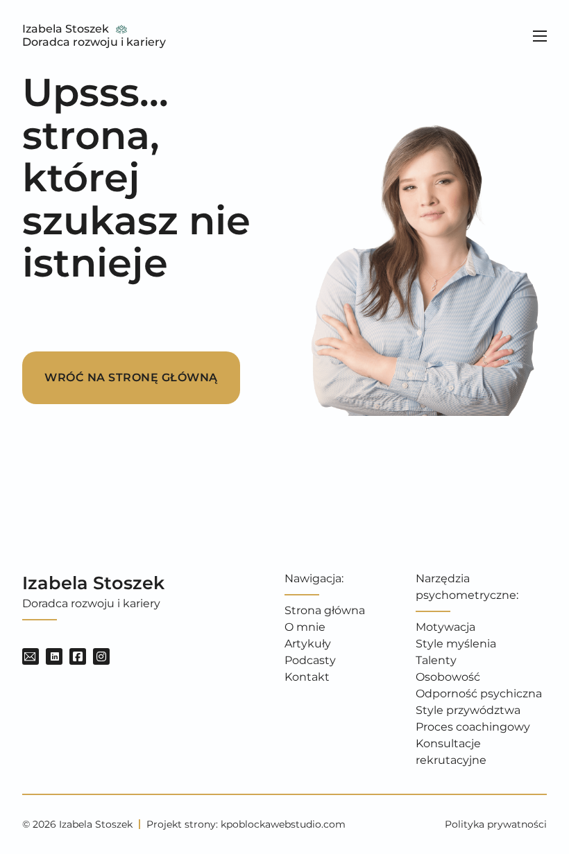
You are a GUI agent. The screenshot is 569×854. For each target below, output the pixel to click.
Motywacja (445, 627)
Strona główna (324, 610)
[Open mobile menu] (540, 36)
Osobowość (448, 676)
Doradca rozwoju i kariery (94, 42)
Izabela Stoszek (65, 28)
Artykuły (307, 643)
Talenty (436, 660)
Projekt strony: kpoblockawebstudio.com (246, 824)
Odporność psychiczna (479, 693)
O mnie (304, 627)
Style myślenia (456, 643)
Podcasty (310, 660)
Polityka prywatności (496, 824)
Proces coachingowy (473, 726)
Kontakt (307, 676)
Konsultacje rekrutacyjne (451, 752)
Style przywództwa (468, 710)
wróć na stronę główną (131, 377)
